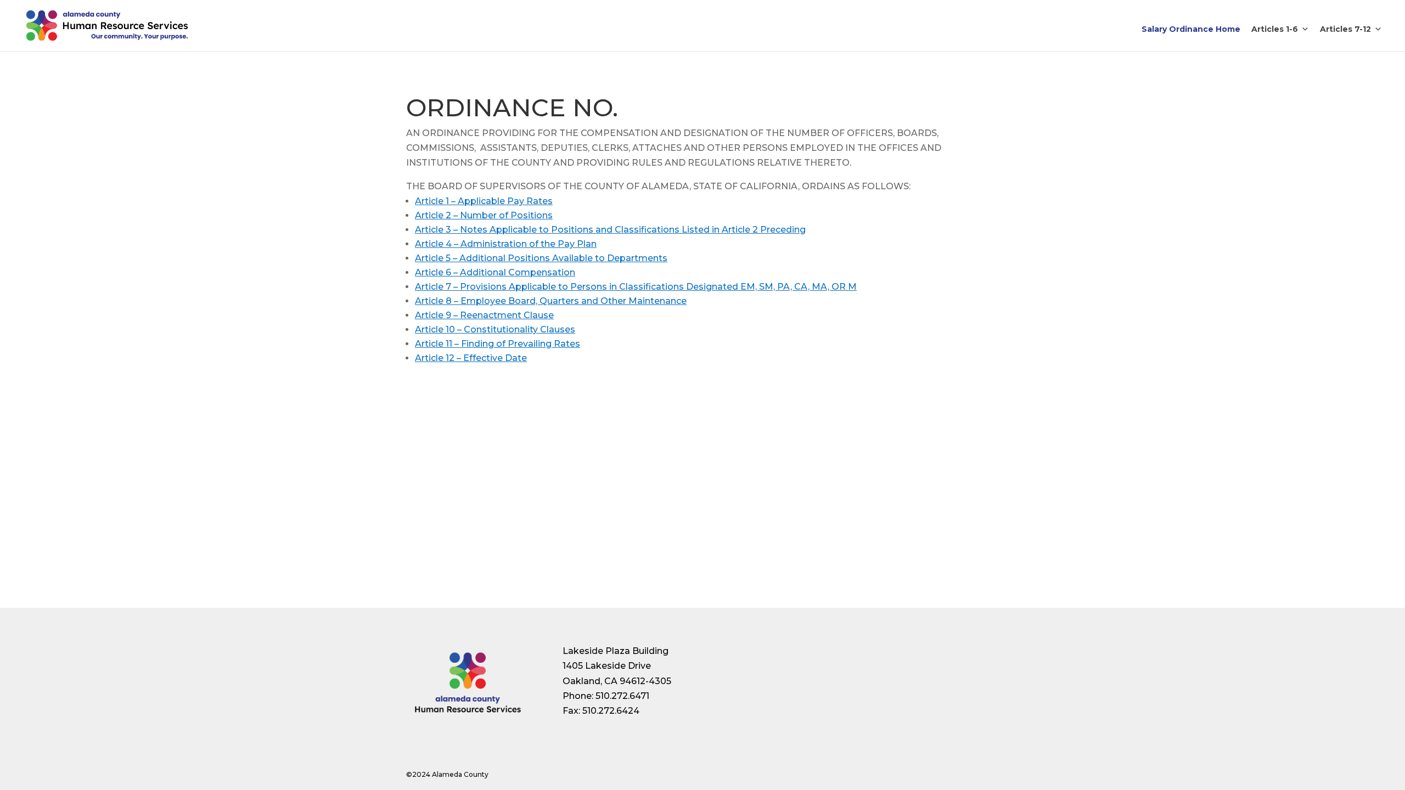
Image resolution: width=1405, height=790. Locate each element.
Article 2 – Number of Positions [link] (484, 215)
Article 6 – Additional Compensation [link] (495, 272)
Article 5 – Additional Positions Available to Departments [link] (541, 258)
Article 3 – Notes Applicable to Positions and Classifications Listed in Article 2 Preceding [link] (610, 229)
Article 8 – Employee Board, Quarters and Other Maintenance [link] (551, 301)
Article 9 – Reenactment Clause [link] (484, 315)
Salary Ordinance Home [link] (1191, 29)
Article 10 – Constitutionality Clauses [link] (495, 329)
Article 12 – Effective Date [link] (471, 358)
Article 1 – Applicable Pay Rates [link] (484, 201)
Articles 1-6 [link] (1274, 29)
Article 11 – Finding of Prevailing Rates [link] (497, 343)
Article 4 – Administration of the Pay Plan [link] (506, 244)
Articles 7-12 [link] (1345, 29)
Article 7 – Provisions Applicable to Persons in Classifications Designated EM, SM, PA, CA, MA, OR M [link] (636, 286)
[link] (107, 25)
